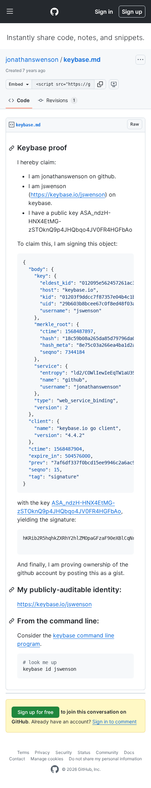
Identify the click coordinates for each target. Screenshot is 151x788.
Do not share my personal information (105, 758)
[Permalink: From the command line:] (12, 621)
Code (23, 100)
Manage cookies (47, 758)
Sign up (132, 11)
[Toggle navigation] (10, 11)
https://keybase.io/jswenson (68, 194)
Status (84, 752)
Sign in (104, 11)
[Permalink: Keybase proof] (12, 148)
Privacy (42, 752)
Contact (17, 758)
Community (107, 752)
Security (63, 752)
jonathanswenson (32, 59)
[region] (75, 411)
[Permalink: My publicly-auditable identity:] (12, 590)
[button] (100, 84)
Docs (129, 752)
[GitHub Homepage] (55, 769)
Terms (23, 752)
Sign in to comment (114, 721)
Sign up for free (35, 712)
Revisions (60, 100)
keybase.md (82, 59)
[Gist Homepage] (54, 11)
